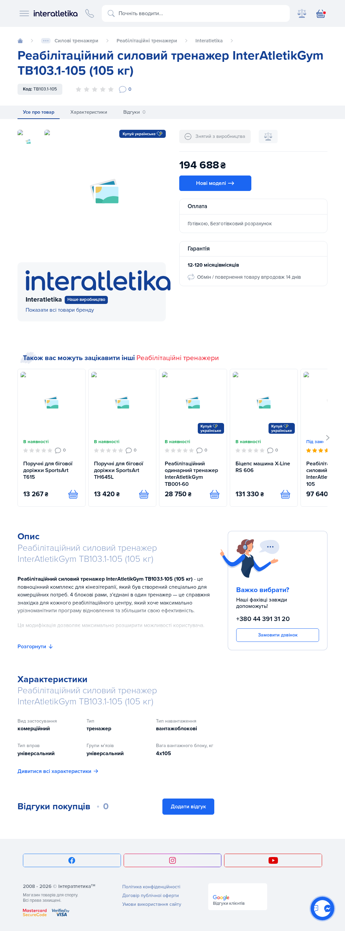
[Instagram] (173, 860)
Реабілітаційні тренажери (177, 358)
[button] (328, 437)
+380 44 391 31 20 (263, 619)
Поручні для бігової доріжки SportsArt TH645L (118, 470)
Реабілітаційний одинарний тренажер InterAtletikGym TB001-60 (191, 474)
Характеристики (88, 112)
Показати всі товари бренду (60, 310)
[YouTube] (273, 860)
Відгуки (134, 112)
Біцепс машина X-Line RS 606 (263, 467)
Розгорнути (32, 646)
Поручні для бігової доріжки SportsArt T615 (47, 470)
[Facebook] (72, 860)
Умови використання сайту (151, 904)
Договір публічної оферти (150, 895)
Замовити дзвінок (277, 635)
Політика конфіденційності (151, 887)
